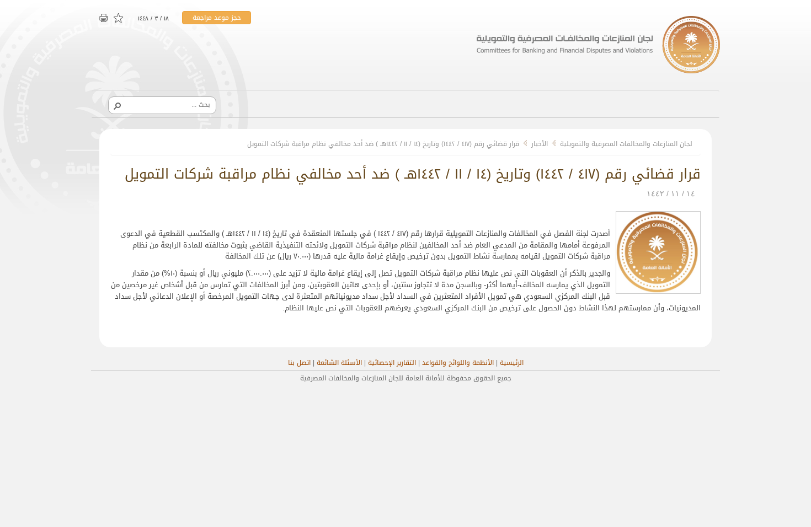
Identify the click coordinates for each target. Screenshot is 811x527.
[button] (116, 105)
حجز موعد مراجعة (217, 18)
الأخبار (539, 144)
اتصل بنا (299, 363)
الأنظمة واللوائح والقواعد (458, 363)
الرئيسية (512, 363)
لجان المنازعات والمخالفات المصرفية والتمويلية (626, 144)
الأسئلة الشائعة (339, 363)
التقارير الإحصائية (392, 363)
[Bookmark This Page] (119, 18)
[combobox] (166, 105)
